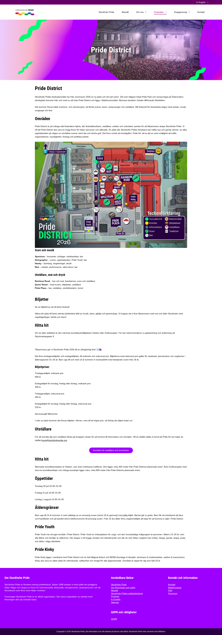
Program (115, 596)
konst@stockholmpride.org (54, 440)
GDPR (114, 619)
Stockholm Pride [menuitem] (106, 12)
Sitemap (115, 602)
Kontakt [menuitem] (201, 12)
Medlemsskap (174, 587)
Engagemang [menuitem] (180, 12)
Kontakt (171, 584)
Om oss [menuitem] (140, 12)
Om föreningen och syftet (123, 587)
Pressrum (172, 593)
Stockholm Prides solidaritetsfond (127, 593)
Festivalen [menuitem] (159, 12)
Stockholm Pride (119, 584)
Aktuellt (114, 590)
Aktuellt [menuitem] (125, 12)
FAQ (170, 590)
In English (115, 599)
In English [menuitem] (201, 2)
